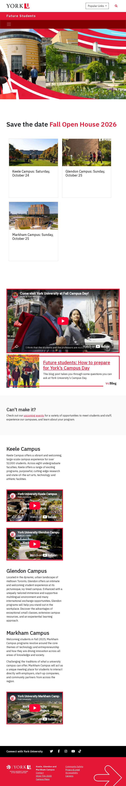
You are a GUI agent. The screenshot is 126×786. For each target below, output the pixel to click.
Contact (40, 772)
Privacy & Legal (72, 769)
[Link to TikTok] (80, 751)
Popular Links (96, 6)
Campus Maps (43, 779)
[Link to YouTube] (73, 751)
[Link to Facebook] (59, 751)
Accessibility (71, 772)
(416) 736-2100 (44, 776)
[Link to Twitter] (51, 751)
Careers (69, 776)
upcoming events (34, 415)
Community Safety (74, 766)
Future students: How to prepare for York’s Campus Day (76, 365)
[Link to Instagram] (66, 751)
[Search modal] (116, 6)
